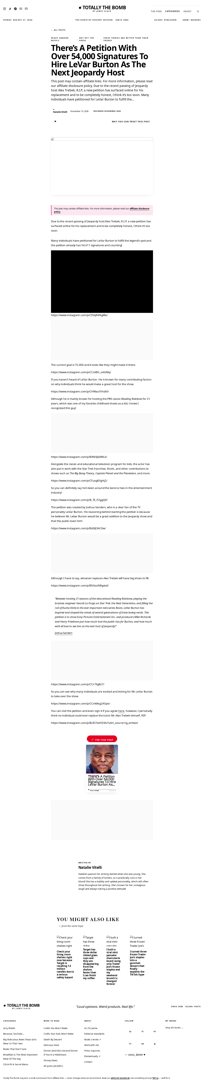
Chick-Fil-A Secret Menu (15, 1064)
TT (143, 1031)
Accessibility (193, 1087)
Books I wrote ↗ (92, 1039)
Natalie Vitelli (90, 867)
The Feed (156, 11)
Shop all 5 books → (174, 1027)
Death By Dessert (53, 1039)
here (121, 711)
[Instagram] (4, 8)
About (187, 11)
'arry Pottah (9, 1028)
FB (142, 1044)
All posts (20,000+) (53, 1065)
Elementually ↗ (92, 1056)
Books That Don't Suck (14, 1049)
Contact (88, 1061)
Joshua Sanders (63, 633)
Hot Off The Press (86, 39)
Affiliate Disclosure (170, 1087)
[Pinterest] (15, 8)
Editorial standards (94, 1033)
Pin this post (102, 740)
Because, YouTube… (13, 1033)
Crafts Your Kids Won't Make (58, 1033)
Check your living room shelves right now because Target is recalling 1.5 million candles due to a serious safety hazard (65, 964)
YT (130, 1044)
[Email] (26, 8)
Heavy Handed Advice (60, 39)
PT (155, 1031)
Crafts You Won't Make (55, 1028)
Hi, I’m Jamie (90, 1028)
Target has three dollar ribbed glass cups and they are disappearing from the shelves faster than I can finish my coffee (91, 964)
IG (130, 1031)
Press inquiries (92, 1050)
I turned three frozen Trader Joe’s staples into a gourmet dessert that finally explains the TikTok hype (138, 963)
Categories (172, 11)
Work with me (91, 1045)
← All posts (58, 30)
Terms (152, 1087)
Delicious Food (51, 1045)
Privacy (141, 1087)
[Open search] (198, 11)
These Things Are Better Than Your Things (125, 39)
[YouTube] (20, 8)
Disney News (50, 1060)
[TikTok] (10, 8)
